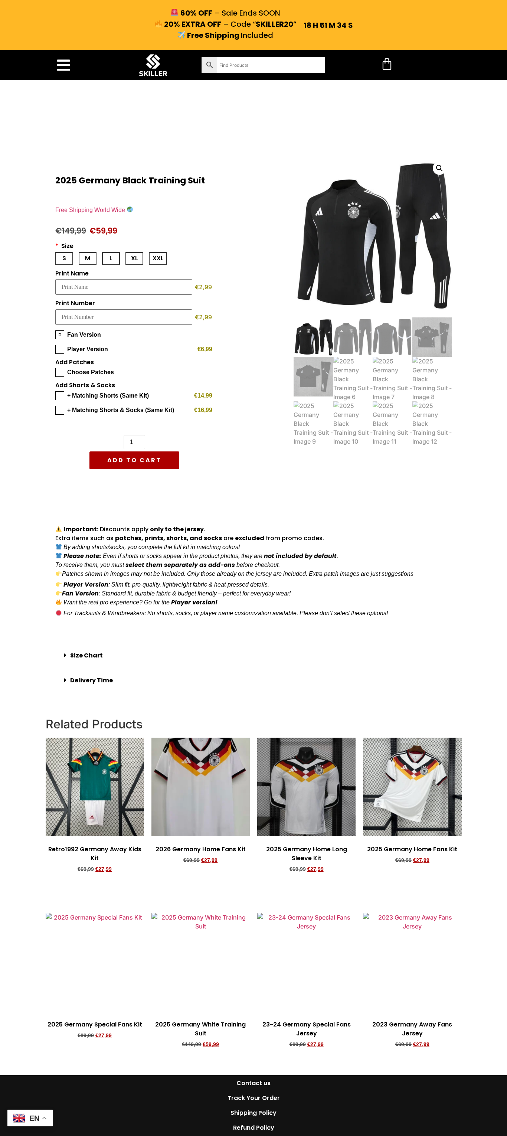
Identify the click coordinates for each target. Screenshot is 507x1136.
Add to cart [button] (95, 890)
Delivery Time (91, 680)
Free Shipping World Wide (91, 210)
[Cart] (387, 64)
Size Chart (86, 655)
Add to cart (134, 460)
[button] (63, 65)
